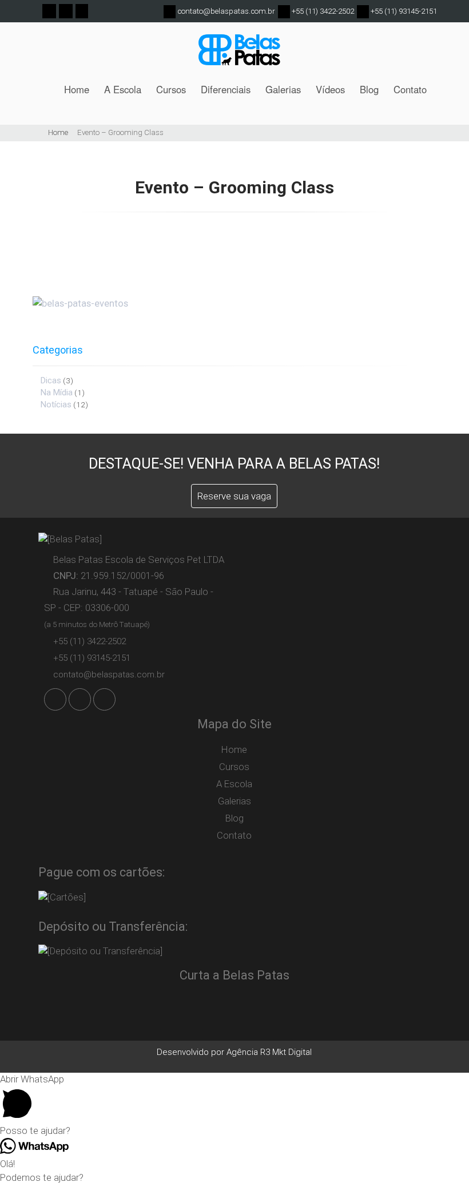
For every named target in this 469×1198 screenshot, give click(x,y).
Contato (410, 89)
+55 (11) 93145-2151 (403, 11)
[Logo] (239, 53)
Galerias (283, 89)
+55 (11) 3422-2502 (322, 11)
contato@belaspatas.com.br (226, 11)
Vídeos (330, 89)
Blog (369, 89)
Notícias (56, 404)
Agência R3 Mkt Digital (269, 1052)
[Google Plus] (65, 10)
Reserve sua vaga (234, 496)
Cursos (171, 89)
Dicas (51, 380)
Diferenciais (226, 89)
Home (76, 89)
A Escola (122, 89)
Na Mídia (57, 392)
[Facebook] (49, 10)
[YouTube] (81, 10)
